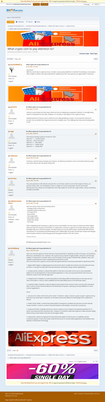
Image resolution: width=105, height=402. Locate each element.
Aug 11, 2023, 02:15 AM (32, 250)
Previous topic (84, 54)
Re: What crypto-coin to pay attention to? (38, 107)
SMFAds (7, 395)
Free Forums (14, 395)
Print (96, 59)
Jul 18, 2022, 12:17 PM (32, 109)
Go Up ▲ (97, 393)
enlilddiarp (14, 248)
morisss (13, 178)
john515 (13, 107)
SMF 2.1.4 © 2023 (9, 393)
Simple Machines (19, 393)
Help (75, 393)
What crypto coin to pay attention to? (37, 64)
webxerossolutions (15, 202)
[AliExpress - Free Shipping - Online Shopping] (52, 46)
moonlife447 (15, 64)
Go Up (9, 350)
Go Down (10, 59)
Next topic (93, 54)
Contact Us (81, 393)
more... (85, 1)
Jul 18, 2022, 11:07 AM (32, 66)
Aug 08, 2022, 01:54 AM (32, 158)
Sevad (49, 242)
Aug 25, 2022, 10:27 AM (32, 180)
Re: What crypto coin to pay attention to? (38, 248)
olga (12, 131)
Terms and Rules (89, 393)
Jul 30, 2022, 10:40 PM (32, 133)
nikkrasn (14, 156)
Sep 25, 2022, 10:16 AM (32, 203)
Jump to (71, 361)
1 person (28, 236)
